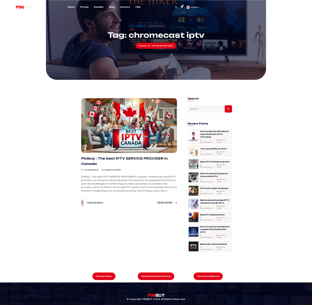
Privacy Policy (104, 276)
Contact (125, 7)
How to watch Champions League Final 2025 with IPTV (214, 229)
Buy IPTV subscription (212, 215)
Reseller (99, 7)
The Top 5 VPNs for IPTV (213, 149)
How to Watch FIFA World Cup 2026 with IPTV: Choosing (214, 134)
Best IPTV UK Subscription (214, 162)
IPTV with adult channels (214, 188)
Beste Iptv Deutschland (213, 244)
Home (71, 7)
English (194, 7)
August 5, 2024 (112, 170)
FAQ (138, 7)
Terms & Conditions (208, 276)
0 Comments (91, 170)
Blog (111, 7)
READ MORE (165, 202)
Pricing (84, 7)
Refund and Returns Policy (156, 276)
